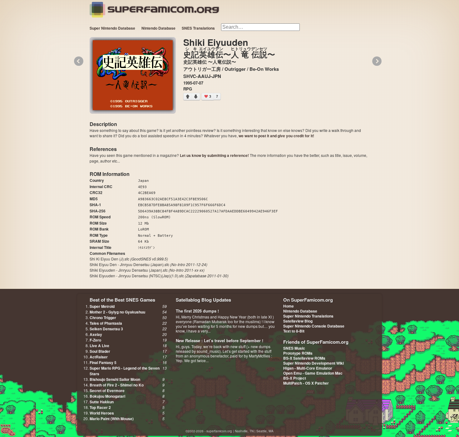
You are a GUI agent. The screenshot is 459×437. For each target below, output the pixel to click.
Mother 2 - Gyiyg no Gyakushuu (117, 312)
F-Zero (95, 340)
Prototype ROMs (298, 353)
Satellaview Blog (298, 320)
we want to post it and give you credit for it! (276, 135)
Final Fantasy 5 (103, 362)
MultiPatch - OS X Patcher (306, 383)
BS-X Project (294, 378)
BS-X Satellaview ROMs (304, 358)
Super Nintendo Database (112, 28)
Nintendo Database (158, 28)
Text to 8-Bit (293, 330)
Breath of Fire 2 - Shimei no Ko (117, 385)
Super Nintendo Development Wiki (313, 363)
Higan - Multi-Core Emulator (307, 368)
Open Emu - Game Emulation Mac (313, 373)
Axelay (96, 334)
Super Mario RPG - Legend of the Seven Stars (125, 370)
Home (288, 305)
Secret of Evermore (107, 390)
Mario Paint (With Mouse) (112, 418)
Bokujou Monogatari (107, 396)
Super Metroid (102, 306)
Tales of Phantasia (106, 323)
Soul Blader (100, 351)
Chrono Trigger (103, 317)
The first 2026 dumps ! (197, 311)
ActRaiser (99, 357)
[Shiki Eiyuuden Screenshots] (133, 75)
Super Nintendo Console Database (313, 325)
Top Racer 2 (100, 407)
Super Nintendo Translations (308, 315)
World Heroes (102, 413)
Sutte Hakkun (102, 402)
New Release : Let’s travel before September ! (219, 340)
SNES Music (294, 348)
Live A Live (99, 345)
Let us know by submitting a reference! (214, 155)
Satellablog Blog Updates (203, 299)
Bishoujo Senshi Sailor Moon (115, 379)
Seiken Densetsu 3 (106, 329)
